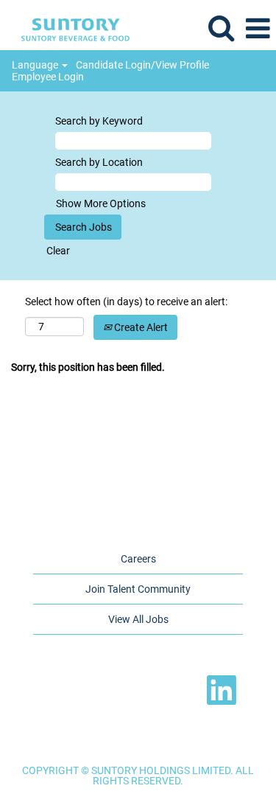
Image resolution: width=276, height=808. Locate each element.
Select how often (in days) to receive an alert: (126, 301)
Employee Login (48, 77)
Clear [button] (58, 251)
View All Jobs (138, 619)
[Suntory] (70, 28)
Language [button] (36, 65)
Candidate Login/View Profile (142, 65)
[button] (257, 28)
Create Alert (140, 327)
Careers (138, 559)
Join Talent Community (138, 589)
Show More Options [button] (101, 203)
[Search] (220, 27)
